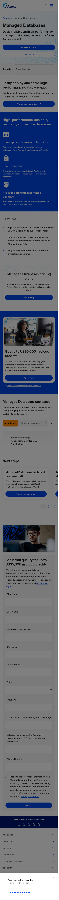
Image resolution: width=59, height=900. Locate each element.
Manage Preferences (20, 892)
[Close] (53, 878)
